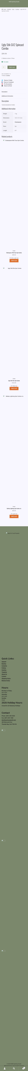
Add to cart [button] (14, 260)
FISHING (9, 9)
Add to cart (12, 67)
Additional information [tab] (7, 96)
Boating (4, 663)
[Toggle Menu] (2, 1)
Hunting (4, 670)
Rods (13, 9)
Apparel (4, 661)
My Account (4, 1068)
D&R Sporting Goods (14, 1)
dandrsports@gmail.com (9, 720)
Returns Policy (6, 680)
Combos (17, 9)
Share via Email (8, 86)
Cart (21, 1067)
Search (14, 1068)
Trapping (4, 672)
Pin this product (8, 84)
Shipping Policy (6, 678)
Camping (4, 666)
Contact (4, 676)
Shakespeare (18, 122)
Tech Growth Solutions (18, 1065)
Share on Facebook (9, 82)
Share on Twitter (8, 80)
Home (4, 9)
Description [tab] (4, 91)
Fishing (4, 668)
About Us (4, 674)
